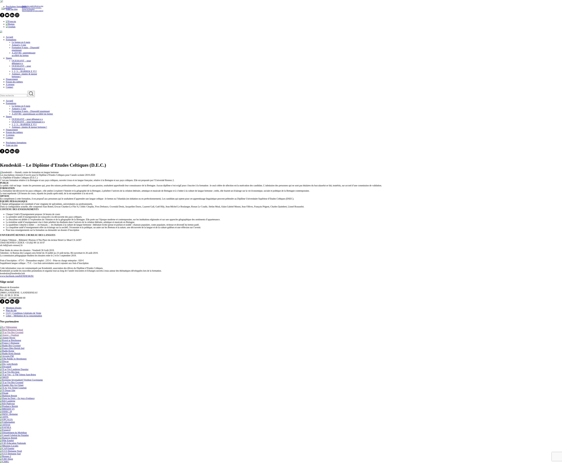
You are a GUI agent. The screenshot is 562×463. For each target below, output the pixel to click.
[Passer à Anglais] (10, 26)
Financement (12, 79)
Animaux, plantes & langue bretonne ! (29, 127)
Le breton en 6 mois (21, 42)
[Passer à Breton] (10, 24)
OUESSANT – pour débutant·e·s (21, 62)
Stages (9, 58)
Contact (9, 87)
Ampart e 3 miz (19, 45)
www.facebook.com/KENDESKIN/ (17, 276)
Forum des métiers (14, 82)
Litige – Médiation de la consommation (24, 315)
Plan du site (11, 310)
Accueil (9, 37)
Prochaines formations (16, 142)
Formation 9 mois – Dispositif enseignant (31, 111)
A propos (10, 84)
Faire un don (12, 145)
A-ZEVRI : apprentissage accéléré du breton (23, 54)
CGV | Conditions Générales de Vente (23, 313)
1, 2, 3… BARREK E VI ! (24, 71)
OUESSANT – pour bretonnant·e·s (21, 67)
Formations (11, 39)
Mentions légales (13, 308)
